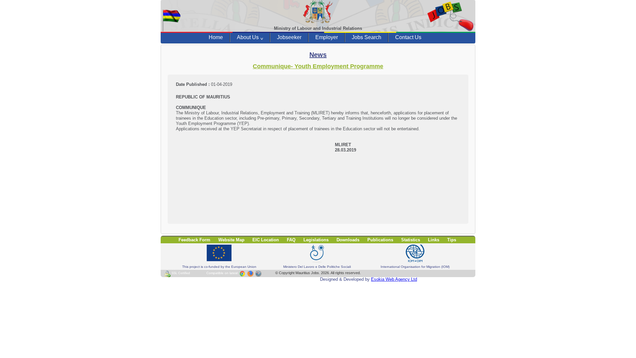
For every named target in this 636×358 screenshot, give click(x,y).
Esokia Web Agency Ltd (394, 279)
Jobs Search (366, 37)
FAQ (291, 239)
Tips (451, 239)
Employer (326, 37)
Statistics (410, 239)
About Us (250, 37)
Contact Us (408, 37)
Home (216, 37)
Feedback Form (194, 239)
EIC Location (265, 239)
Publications (380, 239)
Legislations (316, 239)
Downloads (348, 239)
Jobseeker (289, 37)
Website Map (231, 239)
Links (433, 239)
